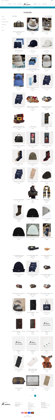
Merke (3, 16)
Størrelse (4, 24)
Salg (39, 3)
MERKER (35, 3)
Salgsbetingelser (30, 405)
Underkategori (5, 21)
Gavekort (44, 3)
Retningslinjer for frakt (31, 406)
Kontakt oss (7, 0)
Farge (3, 30)
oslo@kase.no (45, 407)
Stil (2, 27)
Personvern (29, 408)
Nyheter (9, 3)
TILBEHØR (19, 3)
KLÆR (14, 3)
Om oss (3, 0)
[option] (27, 7)
